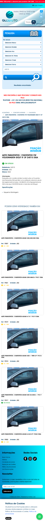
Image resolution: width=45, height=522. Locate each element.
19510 (4, 361)
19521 (4, 283)
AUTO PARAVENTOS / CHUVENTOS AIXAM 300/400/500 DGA (20, 238)
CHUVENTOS (32, 112)
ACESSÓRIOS (6, 112)
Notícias (4, 459)
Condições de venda (8, 462)
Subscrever (7, 491)
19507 (4, 243)
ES (41, 14)
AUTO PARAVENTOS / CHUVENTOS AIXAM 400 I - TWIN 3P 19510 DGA (21, 356)
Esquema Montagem (11, 192)
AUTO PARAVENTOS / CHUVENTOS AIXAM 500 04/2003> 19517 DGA (21, 395)
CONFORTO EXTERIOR (19, 112)
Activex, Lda (31, 497)
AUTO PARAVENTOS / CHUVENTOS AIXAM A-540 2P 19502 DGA (21, 434)
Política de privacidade (9, 467)
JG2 (14, 243)
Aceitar (8, 518)
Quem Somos (6, 457)
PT (41, 11)
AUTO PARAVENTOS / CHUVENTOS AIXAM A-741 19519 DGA (20, 316)
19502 (4, 439)
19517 (4, 400)
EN (41, 17)
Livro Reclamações (7, 469)
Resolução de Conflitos (9, 464)
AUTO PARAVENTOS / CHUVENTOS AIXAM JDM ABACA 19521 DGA (22, 277)
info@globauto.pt (28, 103)
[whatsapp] (39, 516)
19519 (4, 322)
